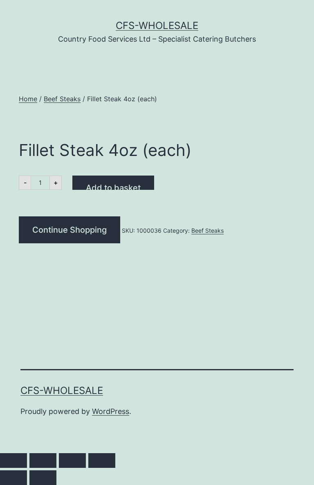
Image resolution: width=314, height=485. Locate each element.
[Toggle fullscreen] (42, 460)
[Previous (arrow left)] (13, 477)
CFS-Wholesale (157, 25)
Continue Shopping (69, 230)
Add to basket (113, 186)
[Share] (72, 460)
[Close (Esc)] (101, 460)
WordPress (110, 411)
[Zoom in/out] (13, 460)
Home (28, 99)
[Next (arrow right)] (42, 477)
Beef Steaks (62, 99)
